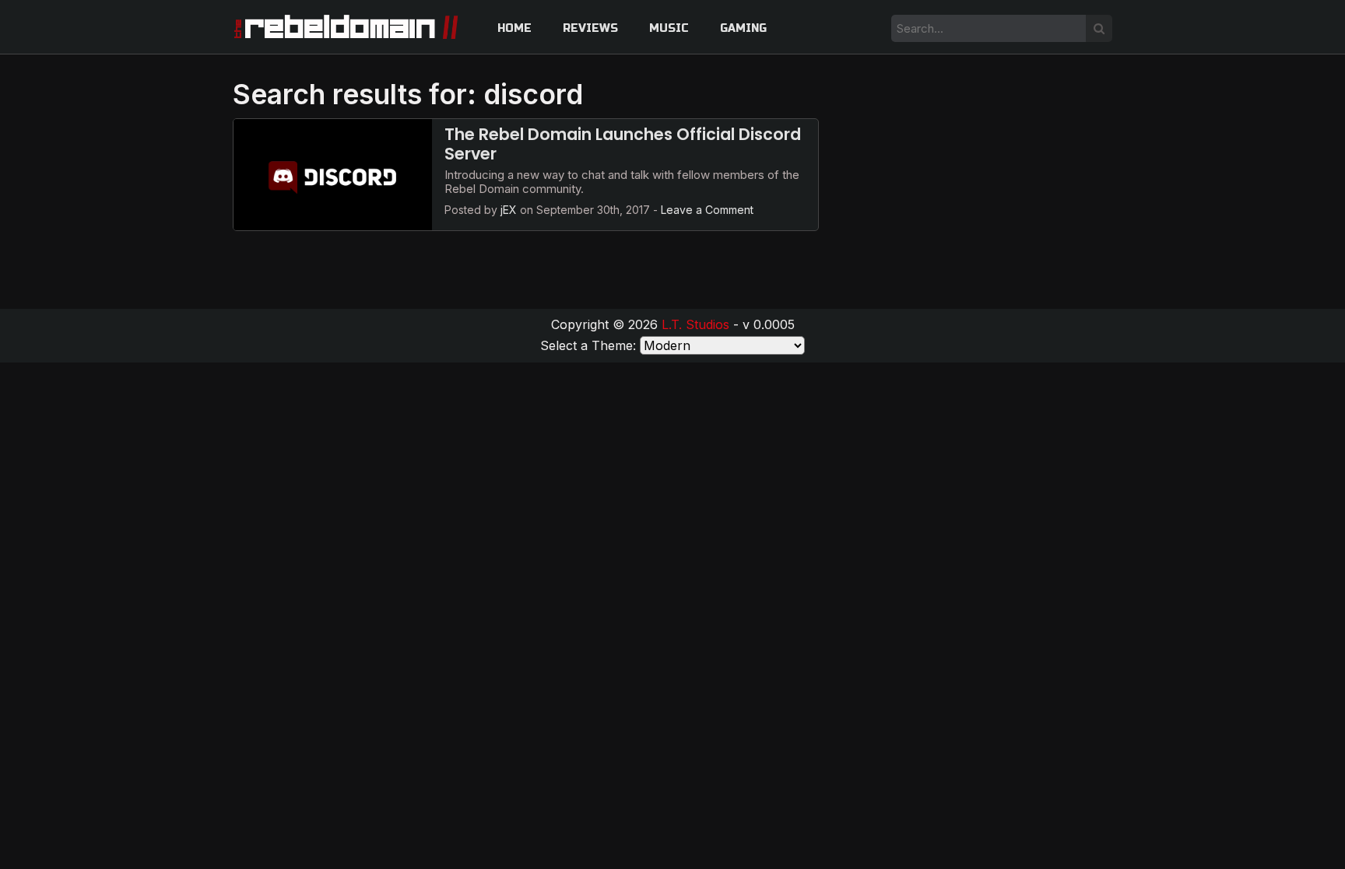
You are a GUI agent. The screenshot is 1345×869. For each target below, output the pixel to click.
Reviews (590, 28)
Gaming (743, 28)
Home (514, 28)
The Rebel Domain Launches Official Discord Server (622, 144)
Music (669, 28)
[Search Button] (1099, 28)
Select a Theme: (588, 345)
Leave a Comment (707, 209)
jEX (508, 209)
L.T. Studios (695, 324)
